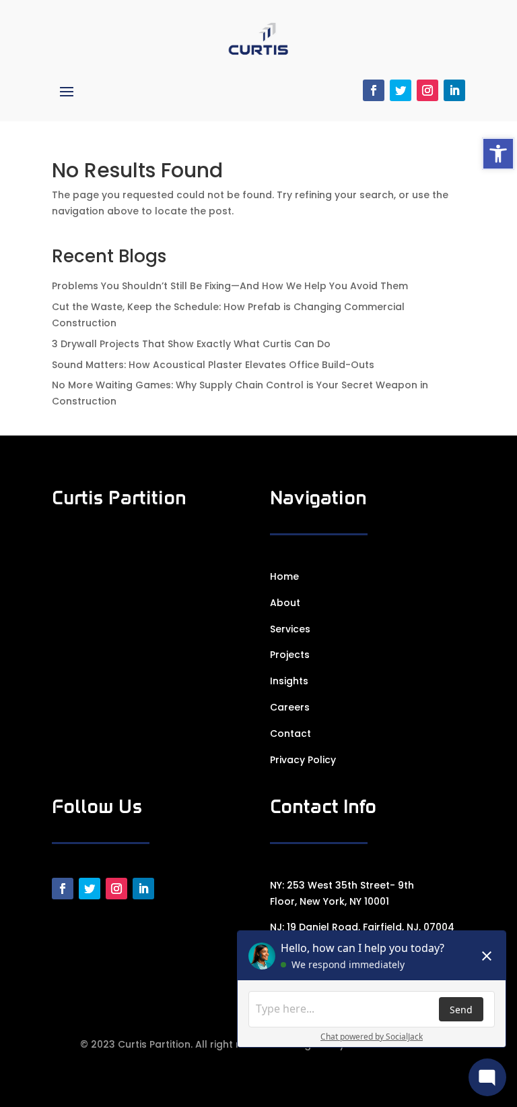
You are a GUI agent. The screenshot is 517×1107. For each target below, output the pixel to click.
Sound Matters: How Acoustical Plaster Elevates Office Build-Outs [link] (213, 364)
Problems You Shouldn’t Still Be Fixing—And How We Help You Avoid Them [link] (230, 286)
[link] (498, 154)
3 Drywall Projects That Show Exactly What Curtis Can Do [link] (191, 344)
